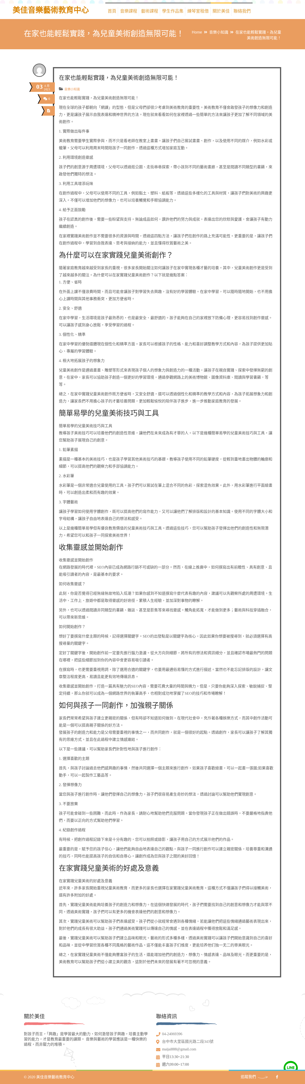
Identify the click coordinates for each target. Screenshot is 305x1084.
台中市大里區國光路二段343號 (188, 1041)
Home (197, 32)
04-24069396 (172, 1034)
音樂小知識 (218, 32)
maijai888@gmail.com (179, 1049)
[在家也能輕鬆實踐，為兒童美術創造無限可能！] (48, 111)
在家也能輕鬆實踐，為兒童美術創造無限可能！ (119, 78)
